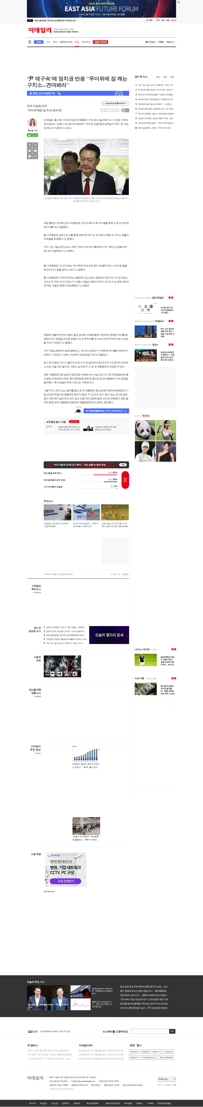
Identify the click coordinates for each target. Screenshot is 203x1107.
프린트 (35, 151)
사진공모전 (167, 1052)
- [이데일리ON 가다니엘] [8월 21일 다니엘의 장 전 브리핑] (100, 1059)
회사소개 (32, 1103)
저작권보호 (128, 1103)
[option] (101, 10)
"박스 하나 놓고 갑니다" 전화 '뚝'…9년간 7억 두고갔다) (66, 643)
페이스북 (29, 145)
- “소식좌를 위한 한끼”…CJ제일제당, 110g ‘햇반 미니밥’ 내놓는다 (50, 1059)
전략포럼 (145, 1052)
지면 (162, 20)
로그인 (173, 20)
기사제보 (150, 1103)
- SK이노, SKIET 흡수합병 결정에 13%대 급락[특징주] (48, 1050)
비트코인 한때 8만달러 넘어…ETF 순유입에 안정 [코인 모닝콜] (147, 1008)
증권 (165, 77)
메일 (29, 151)
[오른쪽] (79, 656)
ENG (151, 20)
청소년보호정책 (92, 1103)
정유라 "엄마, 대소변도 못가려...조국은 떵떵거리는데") (66, 631)
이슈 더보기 (74, 422)
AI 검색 (38, 42)
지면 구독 (125, 574)
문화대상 (134, 1052)
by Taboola (37, 593)
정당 (77, 42)
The (170, 42)
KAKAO (29, 156)
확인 (172, 1031)
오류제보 (139, 1103)
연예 (172, 77)
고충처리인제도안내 (112, 1103)
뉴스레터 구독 (115, 574)
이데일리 (53, 30)
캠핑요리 (134, 1057)
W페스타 (156, 1052)
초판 (167, 20)
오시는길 (54, 1103)
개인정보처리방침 (164, 1103)
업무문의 (65, 1103)
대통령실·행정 (65, 42)
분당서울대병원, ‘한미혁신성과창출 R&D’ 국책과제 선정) (67, 635)
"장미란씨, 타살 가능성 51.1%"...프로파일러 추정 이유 (143, 999)
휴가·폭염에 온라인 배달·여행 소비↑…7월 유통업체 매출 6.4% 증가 (149, 991)
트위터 (35, 145)
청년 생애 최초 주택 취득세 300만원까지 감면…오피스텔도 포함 (148, 986)
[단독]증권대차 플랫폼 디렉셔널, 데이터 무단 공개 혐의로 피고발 (148, 1003)
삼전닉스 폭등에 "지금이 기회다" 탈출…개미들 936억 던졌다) (69, 627)
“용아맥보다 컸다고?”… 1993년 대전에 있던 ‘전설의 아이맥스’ (147, 995)
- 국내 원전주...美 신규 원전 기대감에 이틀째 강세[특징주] (49, 1054)
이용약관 (76, 1103)
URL (35, 156)
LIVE (30, 20)
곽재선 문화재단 (166, 1057)
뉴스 (158, 77)
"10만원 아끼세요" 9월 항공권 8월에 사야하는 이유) (65, 639)
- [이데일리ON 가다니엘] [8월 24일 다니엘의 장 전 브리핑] (100, 1054)
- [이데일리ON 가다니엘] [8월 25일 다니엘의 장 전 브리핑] (100, 1050)
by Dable (38, 696)
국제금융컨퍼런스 (148, 1057)
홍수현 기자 (32, 130)
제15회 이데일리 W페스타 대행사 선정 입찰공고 (59, 1031)
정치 (55, 42)
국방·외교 (85, 42)
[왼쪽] (76, 656)
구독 (158, 20)
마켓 (161, 42)
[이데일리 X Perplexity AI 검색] (78, 93)
